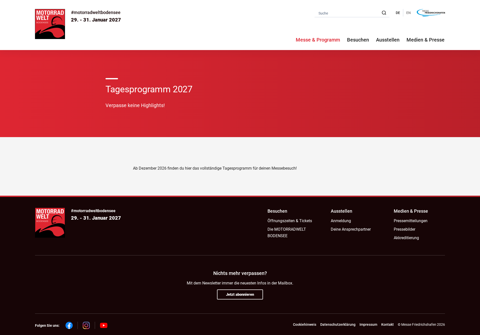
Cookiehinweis (304, 324)
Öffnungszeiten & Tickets (290, 220)
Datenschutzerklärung (338, 324)
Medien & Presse (425, 40)
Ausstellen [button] (388, 40)
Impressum (368, 324)
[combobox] (352, 13)
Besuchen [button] (358, 40)
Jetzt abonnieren (240, 294)
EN (408, 13)
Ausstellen (341, 211)
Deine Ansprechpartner (351, 229)
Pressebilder (404, 229)
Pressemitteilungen (411, 220)
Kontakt (387, 324)
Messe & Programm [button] (318, 40)
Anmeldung (341, 220)
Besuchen (277, 211)
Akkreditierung (406, 237)
